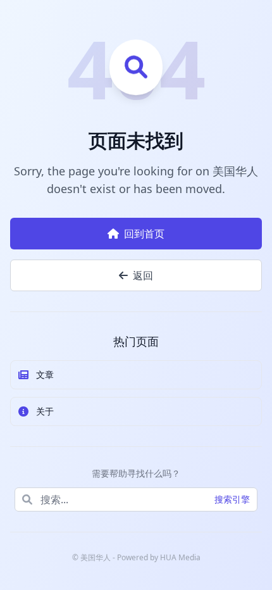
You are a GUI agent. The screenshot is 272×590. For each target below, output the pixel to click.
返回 (143, 275)
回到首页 (144, 234)
